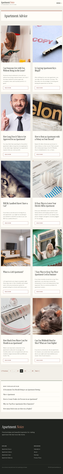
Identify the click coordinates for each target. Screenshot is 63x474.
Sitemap (36, 455)
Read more (8, 87)
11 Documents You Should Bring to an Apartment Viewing (21, 389)
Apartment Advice (7, 452)
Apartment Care (6, 455)
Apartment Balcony (7, 458)
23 (25, 371)
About (35, 452)
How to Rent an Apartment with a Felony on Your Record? (47, 138)
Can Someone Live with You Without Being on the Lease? (14, 69)
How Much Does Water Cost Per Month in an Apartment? (15, 342)
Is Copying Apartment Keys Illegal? (45, 69)
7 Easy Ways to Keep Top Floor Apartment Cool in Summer (46, 273)
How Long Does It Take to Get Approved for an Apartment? (14, 138)
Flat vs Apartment (9, 394)
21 (18, 371)
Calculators (37, 449)
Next (37, 371)
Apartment (13, 426)
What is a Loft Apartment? (13, 271)
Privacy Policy (37, 458)
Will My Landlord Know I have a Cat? (15, 204)
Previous (4, 371)
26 (33, 371)
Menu (59, 3)
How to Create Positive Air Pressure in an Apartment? (20, 399)
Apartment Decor (6, 449)
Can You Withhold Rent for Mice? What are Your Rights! (46, 342)
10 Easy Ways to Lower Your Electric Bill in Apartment (45, 204)
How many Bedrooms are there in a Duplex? (17, 408)
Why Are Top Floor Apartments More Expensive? (18, 404)
